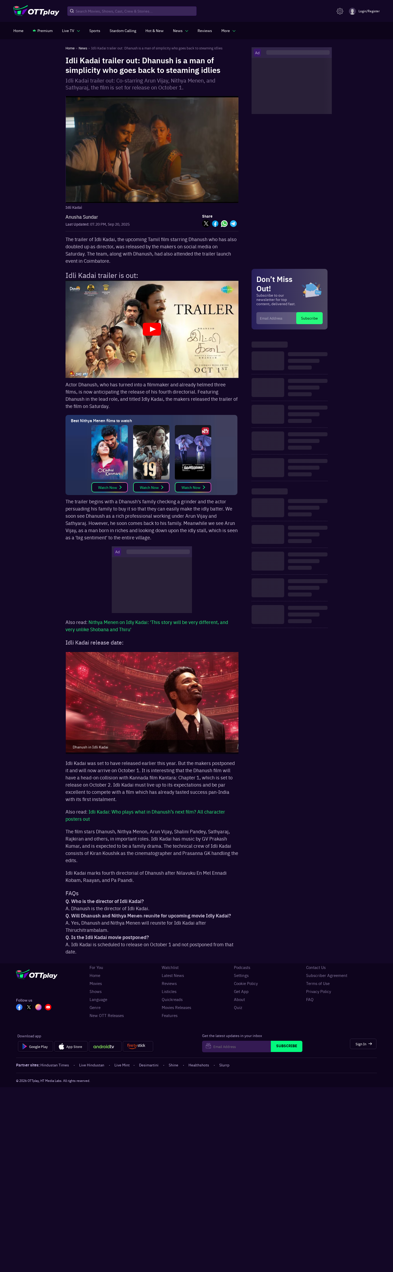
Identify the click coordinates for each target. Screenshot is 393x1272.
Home (95, 975)
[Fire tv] (138, 1046)
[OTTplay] (36, 11)
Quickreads (172, 999)
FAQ (310, 999)
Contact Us (316, 967)
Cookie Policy (246, 983)
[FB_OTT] (19, 1007)
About (239, 999)
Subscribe (309, 318)
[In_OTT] (38, 1007)
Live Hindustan (91, 1064)
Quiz (238, 1007)
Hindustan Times (54, 1064)
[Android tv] (105, 1046)
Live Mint (122, 1064)
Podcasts (242, 967)
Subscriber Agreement (326, 975)
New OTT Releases (107, 1015)
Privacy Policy (318, 991)
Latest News (173, 975)
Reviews (169, 983)
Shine (173, 1064)
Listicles (169, 991)
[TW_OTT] (29, 1007)
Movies (96, 983)
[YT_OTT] (48, 1007)
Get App (241, 991)
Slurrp (224, 1064)
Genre (95, 1007)
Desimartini (149, 1064)
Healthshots (198, 1064)
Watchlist (170, 967)
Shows (96, 991)
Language (98, 999)
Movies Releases (176, 1007)
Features (170, 1015)
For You (96, 967)
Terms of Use (318, 983)
